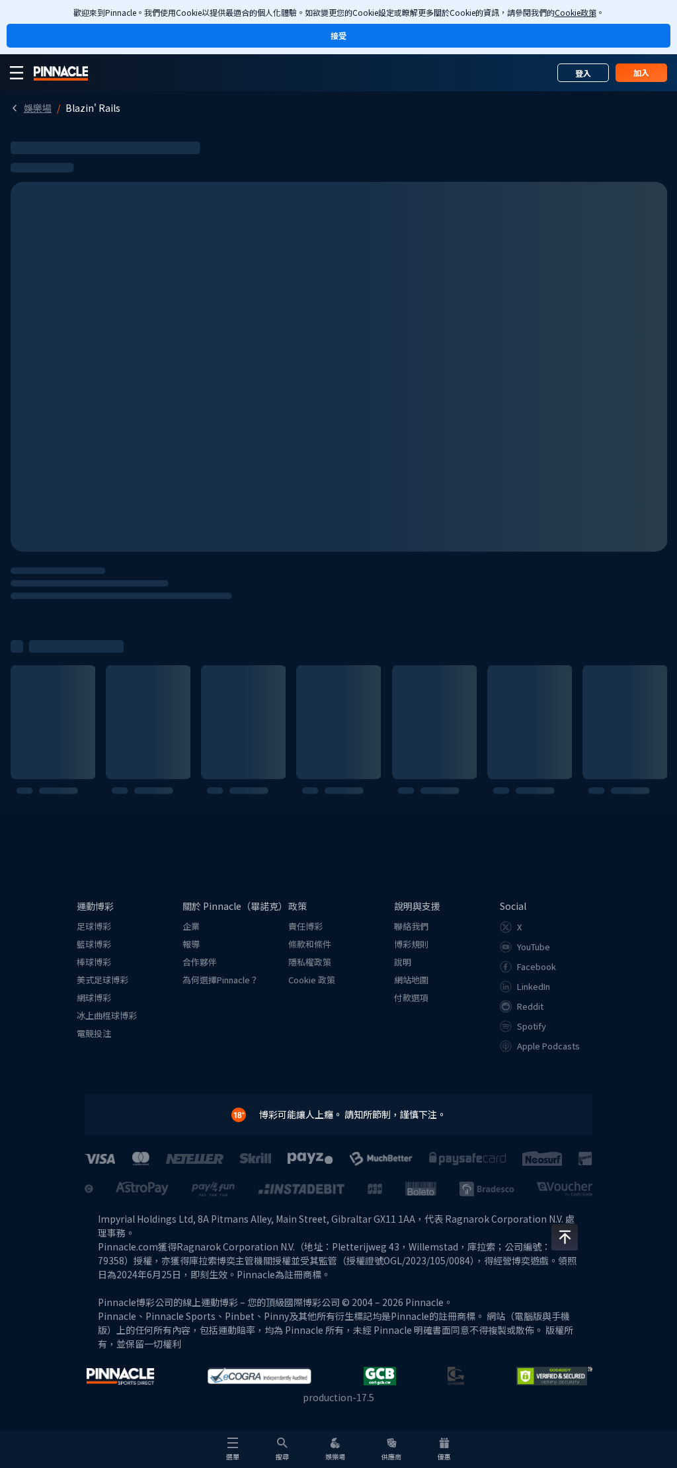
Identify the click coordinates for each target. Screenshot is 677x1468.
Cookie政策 (575, 12)
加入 (641, 72)
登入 (583, 73)
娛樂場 (38, 107)
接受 (338, 35)
